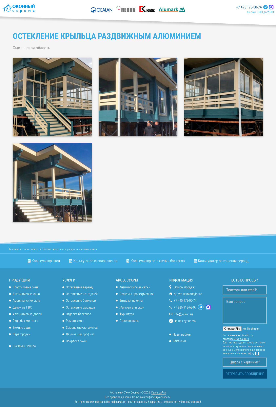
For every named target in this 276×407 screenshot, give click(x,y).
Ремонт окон (74, 321)
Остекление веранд (79, 287)
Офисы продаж (184, 287)
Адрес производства (188, 294)
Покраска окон (76, 341)
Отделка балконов (78, 314)
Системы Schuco (24, 346)
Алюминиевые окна (26, 294)
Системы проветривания (136, 294)
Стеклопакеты (129, 321)
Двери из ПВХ (22, 307)
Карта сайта (158, 392)
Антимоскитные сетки (134, 287)
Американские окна (26, 300)
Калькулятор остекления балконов (158, 261)
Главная (14, 249)
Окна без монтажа (25, 321)
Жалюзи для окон (131, 307)
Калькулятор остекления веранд (223, 261)
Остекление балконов (81, 300)
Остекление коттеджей (82, 294)
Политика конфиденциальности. (151, 397)
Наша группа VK (185, 321)
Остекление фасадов (80, 307)
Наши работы (31, 249)
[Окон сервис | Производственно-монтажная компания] (30, 8)
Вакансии (179, 341)
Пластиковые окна (25, 287)
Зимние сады (22, 327)
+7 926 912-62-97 (185, 307)
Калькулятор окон (46, 261)
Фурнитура (126, 314)
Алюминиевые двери (27, 314)
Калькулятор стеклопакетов (95, 261)
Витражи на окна (130, 300)
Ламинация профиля (80, 334)
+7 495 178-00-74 (249, 7)
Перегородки (21, 334)
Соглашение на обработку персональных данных (238, 337)
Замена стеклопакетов (82, 327)
